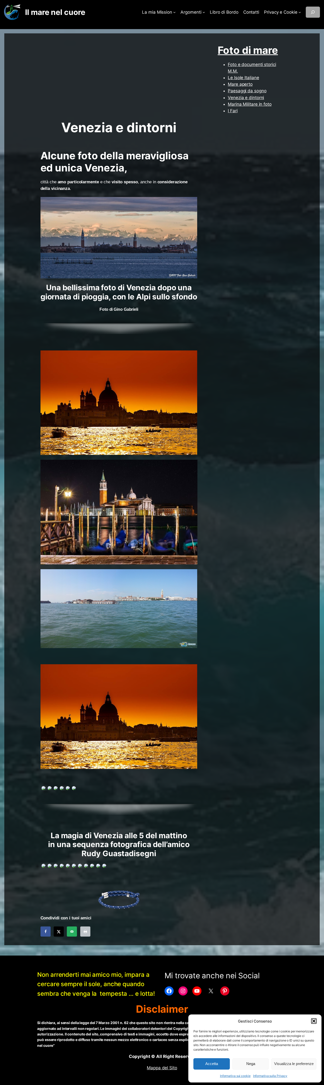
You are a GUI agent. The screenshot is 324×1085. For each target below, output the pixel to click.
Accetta (211, 1063)
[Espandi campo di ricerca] (313, 12)
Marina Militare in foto (250, 104)
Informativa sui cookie (235, 1076)
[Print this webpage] (85, 931)
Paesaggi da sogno (247, 90)
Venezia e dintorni (246, 97)
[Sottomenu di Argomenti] (203, 12)
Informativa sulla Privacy (270, 1076)
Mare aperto (240, 84)
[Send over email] (72, 931)
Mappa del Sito (162, 1067)
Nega (250, 1063)
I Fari (232, 110)
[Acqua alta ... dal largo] (118, 608)
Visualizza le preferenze (294, 1063)
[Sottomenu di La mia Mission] (174, 12)
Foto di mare (248, 50)
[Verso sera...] (118, 716)
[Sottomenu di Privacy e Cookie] (299, 12)
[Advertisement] (118, 79)
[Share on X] (59, 931)
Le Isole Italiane (243, 77)
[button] (313, 1021)
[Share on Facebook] (45, 931)
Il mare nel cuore (55, 12)
